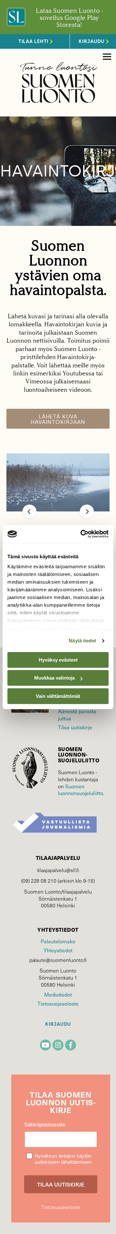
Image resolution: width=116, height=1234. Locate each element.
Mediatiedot (58, 994)
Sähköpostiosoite (44, 1125)
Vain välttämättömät (58, 696)
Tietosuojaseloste (57, 1003)
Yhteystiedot (58, 950)
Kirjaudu (58, 1024)
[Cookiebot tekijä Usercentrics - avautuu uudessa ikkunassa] (82, 534)
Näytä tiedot (82, 640)
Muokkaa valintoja (54, 678)
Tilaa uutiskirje (75, 727)
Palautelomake (58, 941)
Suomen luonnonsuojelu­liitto (80, 789)
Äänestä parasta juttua (77, 714)
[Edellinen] (29, 511)
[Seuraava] (87, 511)
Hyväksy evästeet (58, 660)
